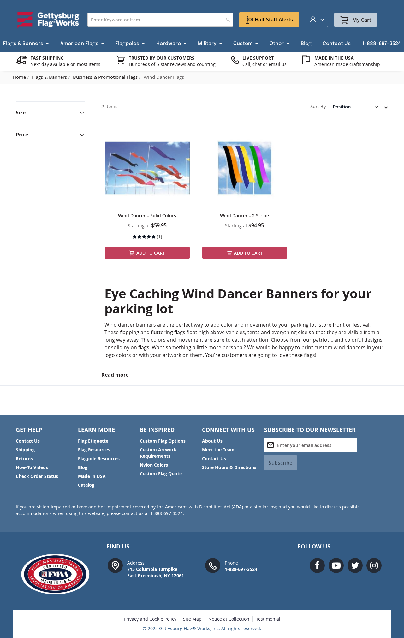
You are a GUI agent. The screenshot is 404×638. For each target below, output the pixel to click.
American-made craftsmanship (347, 64)
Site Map (192, 619)
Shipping (25, 450)
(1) (159, 237)
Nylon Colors (154, 465)
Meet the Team (218, 450)
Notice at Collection (228, 619)
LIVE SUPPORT (258, 58)
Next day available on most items (65, 64)
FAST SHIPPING (47, 58)
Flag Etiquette (93, 441)
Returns (24, 458)
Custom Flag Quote (161, 474)
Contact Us (28, 441)
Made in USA (92, 476)
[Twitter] (355, 565)
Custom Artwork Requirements (158, 453)
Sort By (318, 106)
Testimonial (268, 619)
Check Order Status (37, 476)
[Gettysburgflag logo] (58, 574)
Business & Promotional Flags (106, 77)
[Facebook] (317, 565)
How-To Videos (32, 467)
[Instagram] (374, 565)
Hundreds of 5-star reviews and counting (172, 64)
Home (20, 77)
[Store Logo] (48, 19)
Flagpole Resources (99, 458)
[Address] (115, 565)
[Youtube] (336, 565)
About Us (212, 441)
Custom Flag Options (163, 441)
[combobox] (160, 20)
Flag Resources (94, 450)
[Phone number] (213, 565)
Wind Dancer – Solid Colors (147, 215)
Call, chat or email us (264, 64)
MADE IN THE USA (334, 58)
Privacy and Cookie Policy (150, 619)
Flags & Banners (50, 77)
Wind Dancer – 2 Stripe (244, 215)
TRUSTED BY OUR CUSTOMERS (161, 58)
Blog (82, 467)
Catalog (86, 485)
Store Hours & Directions (229, 467)
